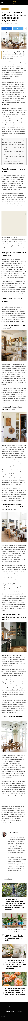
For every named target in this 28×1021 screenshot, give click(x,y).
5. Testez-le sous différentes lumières (13, 163)
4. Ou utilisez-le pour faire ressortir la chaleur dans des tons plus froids (13, 160)
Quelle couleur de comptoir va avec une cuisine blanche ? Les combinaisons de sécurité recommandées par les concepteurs (15, 964)
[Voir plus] (25, 28)
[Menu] (2, 2)
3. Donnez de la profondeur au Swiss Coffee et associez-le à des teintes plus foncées (14, 156)
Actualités (7, 1006)
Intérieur (19, 1006)
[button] (23, 140)
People (14, 1006)
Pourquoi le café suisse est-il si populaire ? (13, 144)
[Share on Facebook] (6, 28)
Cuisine (5, 1009)
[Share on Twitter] (18, 28)
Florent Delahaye (16, 23)
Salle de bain (12, 1009)
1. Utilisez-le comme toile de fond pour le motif (14, 148)
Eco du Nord (9, 1015)
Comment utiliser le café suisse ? (11, 146)
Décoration (5, 8)
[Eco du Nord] (15, 2)
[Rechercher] (26, 2)
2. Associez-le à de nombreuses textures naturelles (14, 152)
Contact (19, 1011)
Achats (13, 1011)
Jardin (8, 1011)
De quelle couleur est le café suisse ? (12, 142)
